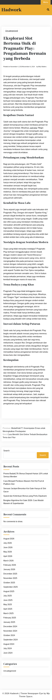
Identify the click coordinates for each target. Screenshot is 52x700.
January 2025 (9, 622)
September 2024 (10, 640)
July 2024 (7, 648)
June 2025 (7, 600)
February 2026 (9, 565)
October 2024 (9, 635)
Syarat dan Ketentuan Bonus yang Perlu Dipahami (25, 496)
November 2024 (10, 631)
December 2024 (10, 626)
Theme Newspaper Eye (31, 693)
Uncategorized (11, 31)
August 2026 (8, 539)
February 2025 (9, 618)
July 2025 (7, 596)
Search (6, 451)
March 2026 (8, 561)
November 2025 (10, 578)
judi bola (33, 128)
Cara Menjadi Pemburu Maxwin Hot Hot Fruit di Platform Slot (23, 482)
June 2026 (7, 547)
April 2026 (7, 556)
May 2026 (7, 552)
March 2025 (8, 613)
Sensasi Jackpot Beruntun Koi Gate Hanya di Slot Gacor (24, 490)
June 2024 (7, 653)
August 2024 (8, 644)
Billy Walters (42, 66)
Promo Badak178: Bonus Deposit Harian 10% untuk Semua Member (25, 475)
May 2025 (7, 604)
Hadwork (11, 10)
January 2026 (9, 569)
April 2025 (7, 609)
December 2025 (10, 574)
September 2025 (10, 587)
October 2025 (9, 583)
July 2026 (7, 543)
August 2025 (8, 591)
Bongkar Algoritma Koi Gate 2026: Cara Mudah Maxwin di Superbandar (23, 501)
